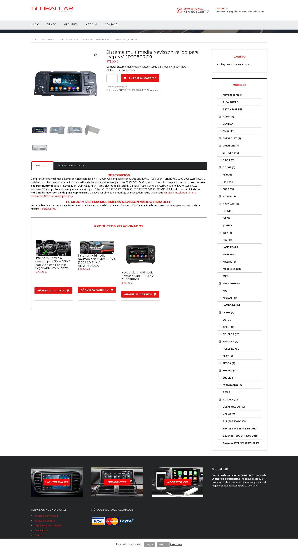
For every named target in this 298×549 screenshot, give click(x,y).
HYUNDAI (231, 203)
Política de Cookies (45, 520)
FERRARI (227, 174)
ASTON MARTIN (232, 109)
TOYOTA (231, 399)
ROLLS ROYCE (231, 348)
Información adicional (72, 165)
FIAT (228, 181)
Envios (38, 535)
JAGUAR (227, 225)
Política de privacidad (46, 515)
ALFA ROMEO (231, 102)
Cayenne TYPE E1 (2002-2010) (240, 435)
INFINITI (227, 210)
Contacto (112, 24)
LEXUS (228, 312)
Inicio (35, 24)
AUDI (228, 116)
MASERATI (229, 254)
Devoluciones (41, 530)
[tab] (42, 166)
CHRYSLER (231, 145)
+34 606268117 (196, 12)
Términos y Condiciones (47, 525)
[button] (96, 55)
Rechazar (163, 544)
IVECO (226, 218)
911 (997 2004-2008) (234, 421)
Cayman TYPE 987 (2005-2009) (241, 443)
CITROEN (231, 152)
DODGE (229, 167)
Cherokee (49, 39)
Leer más (176, 544)
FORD (229, 189)
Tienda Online (47, 208)
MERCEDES (232, 269)
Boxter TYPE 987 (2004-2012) (240, 428)
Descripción (42, 165)
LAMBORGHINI (231, 305)
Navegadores (154, 90)
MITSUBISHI (232, 283)
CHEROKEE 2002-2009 (65, 39)
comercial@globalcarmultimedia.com (240, 11)
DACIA (228, 160)
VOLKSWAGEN (234, 406)
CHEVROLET (232, 138)
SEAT (228, 356)
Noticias (91, 24)
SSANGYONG (232, 385)
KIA (227, 240)
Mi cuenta (71, 24)
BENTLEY (228, 123)
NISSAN (230, 298)
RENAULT (230, 341)
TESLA (226, 392)
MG (225, 290)
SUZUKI (229, 377)
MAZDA (229, 261)
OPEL (228, 327)
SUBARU (229, 370)
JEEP (41, 39)
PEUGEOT (231, 334)
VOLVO (229, 414)
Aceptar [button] (149, 544)
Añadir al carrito (143, 78)
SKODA (229, 363)
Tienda (51, 24)
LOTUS (227, 319)
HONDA (229, 196)
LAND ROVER (230, 247)
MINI (225, 276)
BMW (228, 131)
